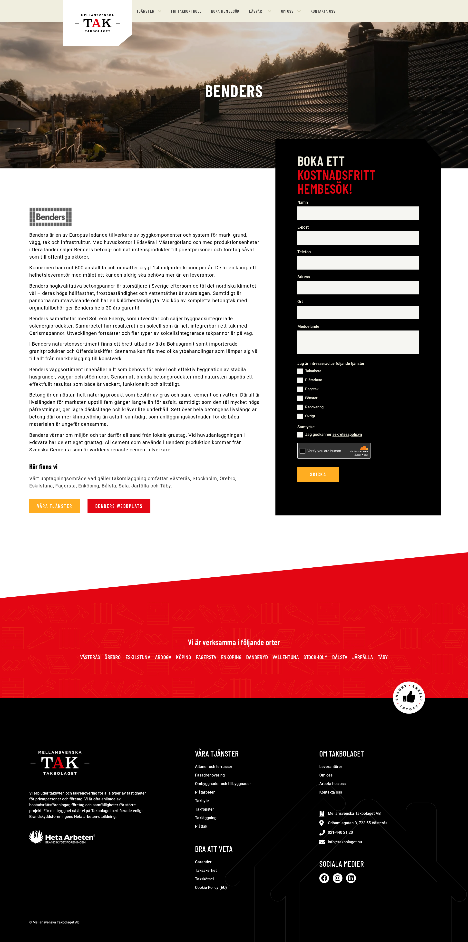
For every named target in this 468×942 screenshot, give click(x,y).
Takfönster (204, 809)
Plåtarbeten (205, 792)
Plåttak (201, 826)
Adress (303, 277)
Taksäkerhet (206, 870)
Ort (300, 302)
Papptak (312, 389)
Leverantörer (330, 766)
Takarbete (313, 371)
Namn (303, 202)
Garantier (203, 862)
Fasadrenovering (210, 775)
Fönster (311, 398)
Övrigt (310, 416)
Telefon (305, 252)
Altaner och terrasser (213, 766)
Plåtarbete (313, 380)
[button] (149, 11)
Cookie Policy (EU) (211, 887)
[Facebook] (324, 878)
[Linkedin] (351, 878)
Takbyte (202, 800)
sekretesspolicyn (347, 434)
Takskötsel (204, 879)
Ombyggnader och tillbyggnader (223, 783)
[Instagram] (337, 878)
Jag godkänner (333, 434)
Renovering (314, 407)
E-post (304, 227)
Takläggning (205, 818)
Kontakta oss (330, 792)
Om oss (325, 775)
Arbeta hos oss (332, 783)
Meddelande (308, 327)
